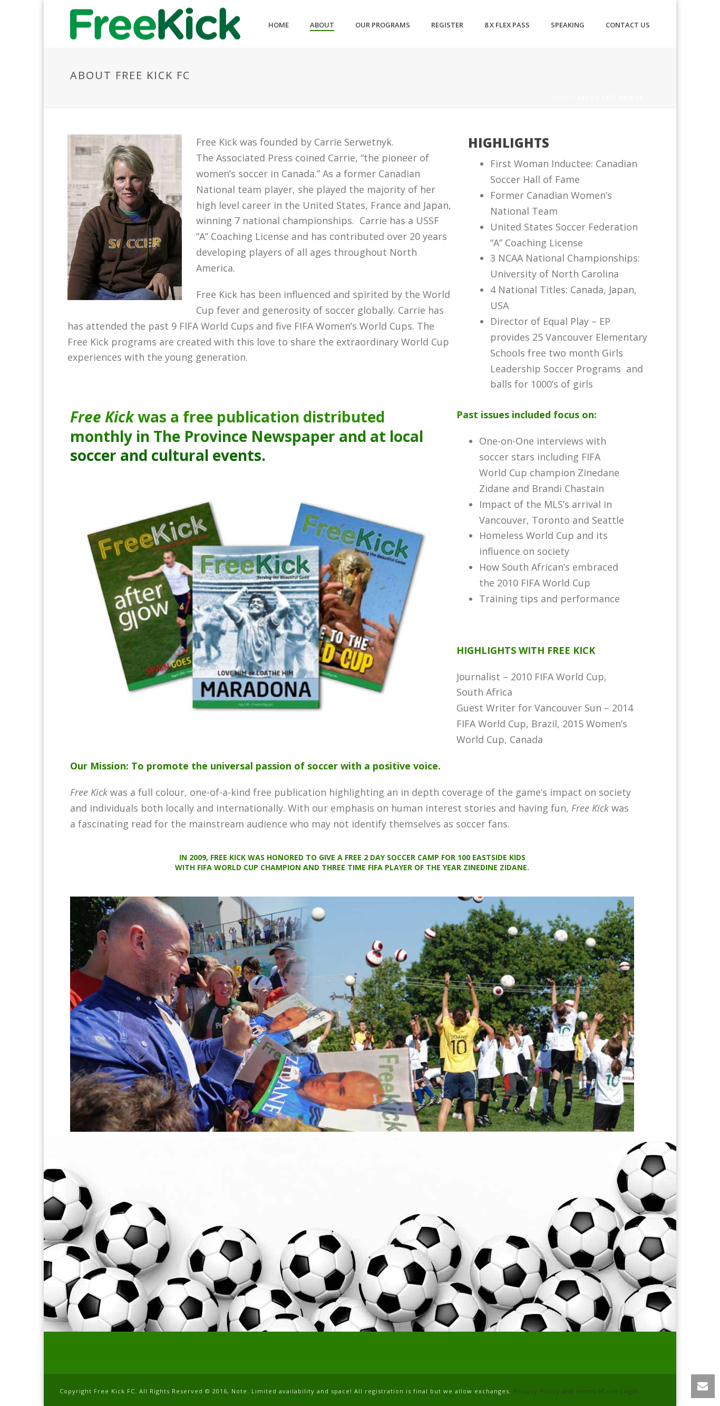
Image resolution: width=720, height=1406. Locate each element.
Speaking (568, 25)
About (322, 25)
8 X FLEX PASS (507, 25)
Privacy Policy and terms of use (565, 1391)
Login (629, 1391)
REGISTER (447, 25)
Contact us (628, 25)
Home (278, 25)
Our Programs (382, 25)
